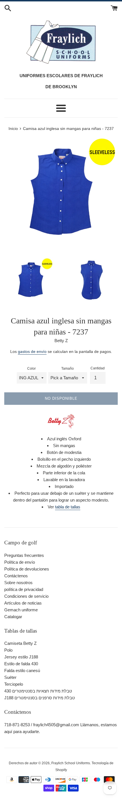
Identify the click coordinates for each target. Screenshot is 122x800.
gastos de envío (32, 351)
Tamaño (67, 368)
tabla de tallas (67, 506)
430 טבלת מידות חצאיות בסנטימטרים (38, 691)
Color (31, 368)
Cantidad (98, 368)
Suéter (10, 677)
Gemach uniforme (21, 609)
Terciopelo (13, 684)
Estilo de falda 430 (21, 663)
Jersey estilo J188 (21, 656)
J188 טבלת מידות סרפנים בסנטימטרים (39, 697)
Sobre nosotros (18, 582)
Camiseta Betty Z (20, 643)
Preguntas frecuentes (24, 555)
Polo (8, 650)
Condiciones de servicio (26, 596)
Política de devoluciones (26, 569)
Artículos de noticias (23, 603)
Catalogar (13, 616)
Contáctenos (16, 575)
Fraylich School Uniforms (70, 763)
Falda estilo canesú (22, 670)
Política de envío (19, 562)
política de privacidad (23, 589)
